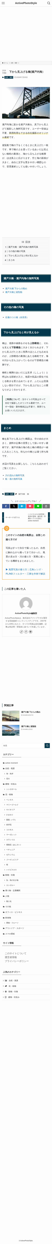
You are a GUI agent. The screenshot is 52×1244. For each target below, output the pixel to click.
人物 (7, 896)
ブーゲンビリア (12, 860)
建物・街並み (11, 784)
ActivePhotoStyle (26, 3)
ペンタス (9, 800)
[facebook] (26, 631)
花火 (8, 779)
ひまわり (9, 815)
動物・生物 (10, 875)
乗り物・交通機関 (12, 890)
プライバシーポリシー (17, 961)
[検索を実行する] (47, 745)
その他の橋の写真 (16, 251)
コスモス (9, 830)
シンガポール (11, 789)
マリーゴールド (12, 805)
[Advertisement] (26, 33)
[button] (6, 506)
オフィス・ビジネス (13, 912)
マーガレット (11, 835)
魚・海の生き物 (12, 880)
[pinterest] (30, 631)
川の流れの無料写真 (14, 475)
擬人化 (8, 901)
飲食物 (8, 918)
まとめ (11, 260)
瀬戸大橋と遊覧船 (13, 292)
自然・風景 (9, 77)
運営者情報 (11, 957)
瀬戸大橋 (21, 494)
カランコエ (10, 840)
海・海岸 (9, 774)
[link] (21, 631)
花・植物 (9, 794)
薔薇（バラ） (11, 820)
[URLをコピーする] (46, 506)
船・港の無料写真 (13, 479)
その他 (8, 906)
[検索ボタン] (49, 3)
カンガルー (10, 885)
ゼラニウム (10, 855)
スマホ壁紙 (10, 934)
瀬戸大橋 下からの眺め (16, 288)
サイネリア (10, 810)
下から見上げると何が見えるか (23, 255)
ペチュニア (10, 850)
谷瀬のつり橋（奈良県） (17, 317)
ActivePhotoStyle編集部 (26, 613)
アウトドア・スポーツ (14, 928)
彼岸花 (8, 825)
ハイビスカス (11, 870)
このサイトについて (15, 953)
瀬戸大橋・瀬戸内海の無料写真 (23, 247)
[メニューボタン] (3, 3)
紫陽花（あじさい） (14, 845)
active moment (11, 763)
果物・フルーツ (12, 923)
